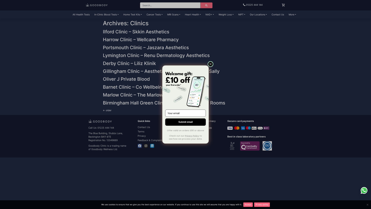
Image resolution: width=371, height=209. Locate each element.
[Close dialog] (210, 64)
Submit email (185, 122)
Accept (248, 204)
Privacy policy (262, 204)
